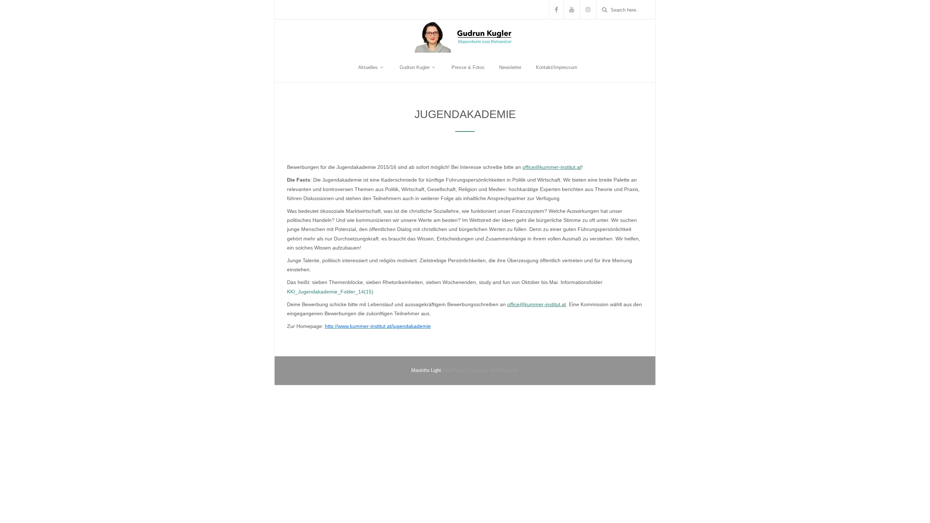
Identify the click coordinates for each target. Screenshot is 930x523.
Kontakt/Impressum (556, 67)
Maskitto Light (426, 370)
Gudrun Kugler (415, 67)
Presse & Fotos (468, 67)
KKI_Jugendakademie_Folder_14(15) (330, 292)
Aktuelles (368, 67)
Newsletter (510, 67)
